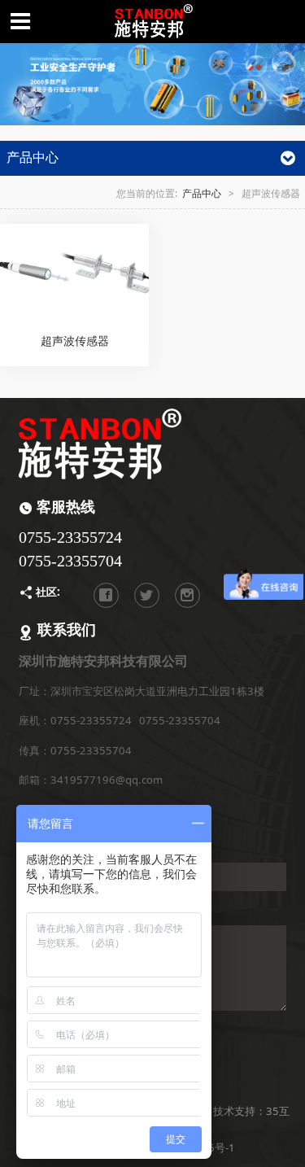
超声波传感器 (75, 340)
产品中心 (201, 192)
